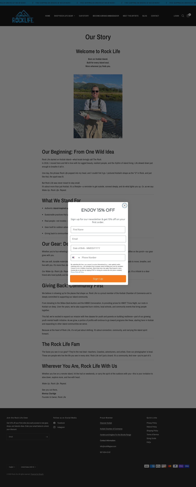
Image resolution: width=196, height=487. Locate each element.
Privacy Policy (75, 272)
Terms (82, 272)
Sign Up (98, 278)
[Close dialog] (124, 205)
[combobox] (76, 257)
